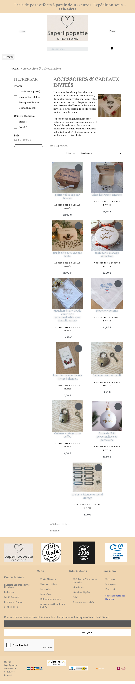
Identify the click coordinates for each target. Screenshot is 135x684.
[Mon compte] (22, 48)
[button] (112, 47)
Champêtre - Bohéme (30, 96)
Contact (22, 31)
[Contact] (22, 26)
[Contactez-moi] (6, 572)
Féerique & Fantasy (30, 102)
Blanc (23, 121)
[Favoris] (112, 26)
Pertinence (101, 153)
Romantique (27, 107)
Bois (23, 127)
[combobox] (67, 49)
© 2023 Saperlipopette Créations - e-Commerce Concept (10, 668)
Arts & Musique (29, 91)
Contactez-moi (14, 577)
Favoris (112, 31)
